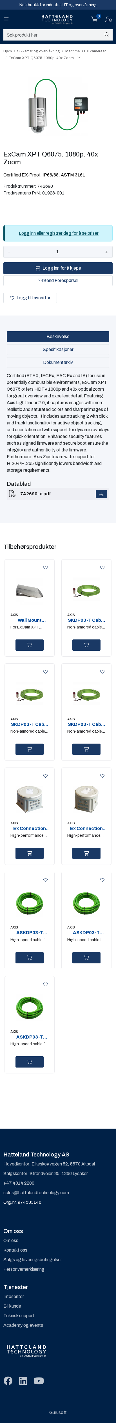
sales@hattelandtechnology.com (36, 1192)
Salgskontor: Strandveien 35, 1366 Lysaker (45, 1173)
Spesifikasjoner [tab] (58, 349)
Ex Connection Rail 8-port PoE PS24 (29, 828)
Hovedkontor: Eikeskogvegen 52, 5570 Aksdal (49, 1164)
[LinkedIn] (23, 1381)
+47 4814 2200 (18, 1183)
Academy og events (23, 1325)
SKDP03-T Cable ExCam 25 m (29, 724)
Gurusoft (58, 1412)
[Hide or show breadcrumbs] (79, 58)
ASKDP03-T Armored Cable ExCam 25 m (86, 932)
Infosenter (13, 1296)
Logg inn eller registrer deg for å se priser (59, 233)
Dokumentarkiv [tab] (58, 362)
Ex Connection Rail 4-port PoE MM (86, 828)
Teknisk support (18, 1315)
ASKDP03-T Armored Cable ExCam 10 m (29, 932)
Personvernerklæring (23, 1269)
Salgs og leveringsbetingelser (32, 1259)
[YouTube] (39, 1381)
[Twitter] (7, 1381)
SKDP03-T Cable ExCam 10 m (86, 620)
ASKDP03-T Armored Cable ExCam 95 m (29, 1037)
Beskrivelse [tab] (58, 336)
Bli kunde (12, 1306)
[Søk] (107, 35)
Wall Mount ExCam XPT (30, 620)
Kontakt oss (15, 1250)
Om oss (10, 1240)
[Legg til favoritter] (44, 568)
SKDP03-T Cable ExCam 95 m (86, 724)
